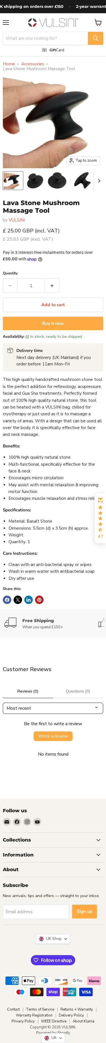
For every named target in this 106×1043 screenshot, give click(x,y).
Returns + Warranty (76, 1009)
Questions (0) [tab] (78, 691)
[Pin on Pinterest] (39, 600)
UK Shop (53, 938)
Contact (13, 1009)
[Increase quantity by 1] (52, 285)
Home (9, 64)
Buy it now (53, 323)
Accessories (32, 64)
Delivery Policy (71, 1015)
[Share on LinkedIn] (28, 600)
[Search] (95, 38)
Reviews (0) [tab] (27, 691)
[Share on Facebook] (7, 600)
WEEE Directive (53, 1021)
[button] (100, 518)
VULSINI (17, 220)
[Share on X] (18, 600)
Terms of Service (40, 1009)
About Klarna (83, 1021)
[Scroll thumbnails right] (98, 180)
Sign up (84, 911)
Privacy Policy (23, 1021)
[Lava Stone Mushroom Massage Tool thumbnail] (13, 181)
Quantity (10, 273)
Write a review (53, 736)
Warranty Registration (34, 1015)
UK (53, 1037)
